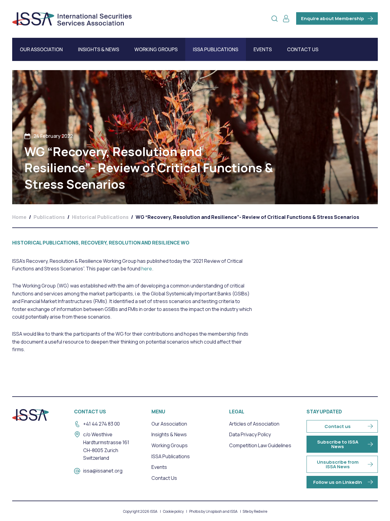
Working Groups (156, 49)
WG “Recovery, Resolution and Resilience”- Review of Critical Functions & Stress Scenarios (247, 217)
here (146, 268)
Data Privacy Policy (250, 434)
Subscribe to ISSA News (337, 444)
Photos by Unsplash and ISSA (213, 511)
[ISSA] (72, 19)
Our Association (41, 49)
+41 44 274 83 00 (101, 423)
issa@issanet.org (102, 470)
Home (19, 217)
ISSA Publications (215, 49)
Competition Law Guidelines (260, 445)
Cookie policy (173, 511)
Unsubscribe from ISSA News (338, 464)
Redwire (260, 511)
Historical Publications (100, 217)
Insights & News (98, 49)
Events (263, 49)
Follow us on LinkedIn (337, 482)
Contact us (337, 426)
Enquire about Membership (332, 18)
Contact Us (302, 49)
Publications (49, 217)
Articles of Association (254, 423)
